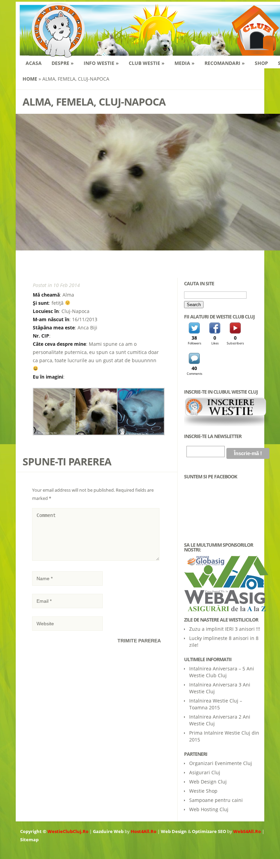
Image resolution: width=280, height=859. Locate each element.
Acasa (34, 63)
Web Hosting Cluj (208, 809)
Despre (63, 63)
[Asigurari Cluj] (222, 584)
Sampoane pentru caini (216, 800)
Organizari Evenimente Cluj (220, 763)
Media (184, 63)
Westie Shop (203, 791)
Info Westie (101, 63)
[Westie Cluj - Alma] (56, 434)
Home (30, 79)
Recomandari (225, 63)
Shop (261, 63)
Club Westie (147, 63)
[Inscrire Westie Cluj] (226, 424)
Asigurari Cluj (204, 772)
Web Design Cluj (208, 781)
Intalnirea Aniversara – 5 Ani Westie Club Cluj (221, 672)
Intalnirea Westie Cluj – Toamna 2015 (215, 704)
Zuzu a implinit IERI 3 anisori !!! (224, 629)
